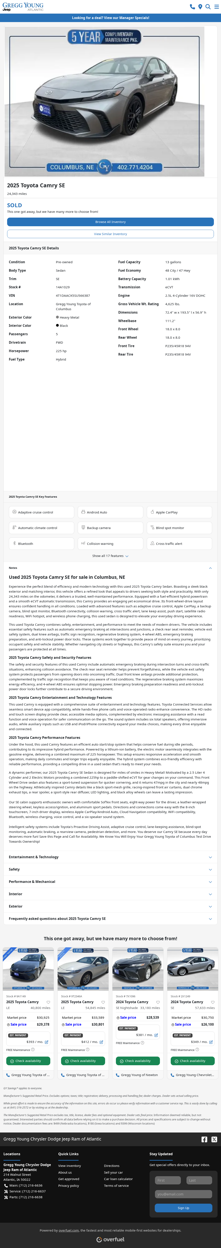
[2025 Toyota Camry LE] (28, 969)
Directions (111, 1165)
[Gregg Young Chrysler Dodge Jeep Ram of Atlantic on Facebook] (203, 1139)
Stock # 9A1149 (16, 996)
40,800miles (40, 1008)
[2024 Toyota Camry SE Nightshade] (137, 969)
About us (65, 1172)
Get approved (68, 1179)
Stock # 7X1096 (125, 996)
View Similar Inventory (110, 234)
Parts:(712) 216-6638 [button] (26, 1197)
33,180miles (150, 1008)
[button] (192, 6)
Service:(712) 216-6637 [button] (27, 1191)
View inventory (69, 1165)
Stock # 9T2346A (71, 996)
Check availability (28, 1061)
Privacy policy (68, 1185)
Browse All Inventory (110, 222)
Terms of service (116, 1185)
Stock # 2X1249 (180, 996)
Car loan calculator (118, 1179)
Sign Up (183, 1208)
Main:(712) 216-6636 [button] (26, 1185)
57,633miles (205, 1008)
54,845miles (95, 1008)
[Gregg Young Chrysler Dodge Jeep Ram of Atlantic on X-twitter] (213, 1139)
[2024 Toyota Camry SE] (192, 969)
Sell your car (113, 1172)
